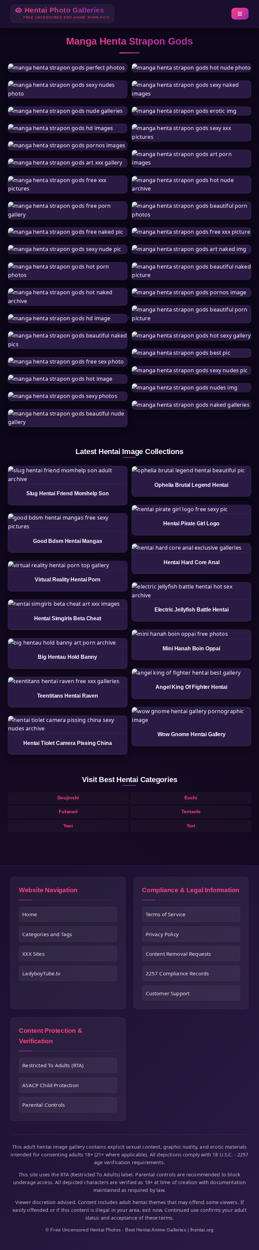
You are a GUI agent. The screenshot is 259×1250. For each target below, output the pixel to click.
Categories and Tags (47, 934)
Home (29, 914)
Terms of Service (166, 914)
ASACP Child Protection (50, 1085)
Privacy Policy (162, 934)
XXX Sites (33, 953)
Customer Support (168, 993)
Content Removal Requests (178, 953)
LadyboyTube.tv (41, 973)
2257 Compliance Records (177, 973)
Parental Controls (43, 1104)
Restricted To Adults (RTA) (53, 1065)
